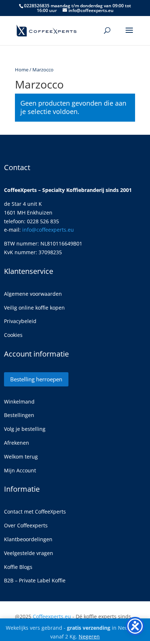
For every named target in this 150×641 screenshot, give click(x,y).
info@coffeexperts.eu (48, 229)
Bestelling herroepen (36, 379)
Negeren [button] (89, 636)
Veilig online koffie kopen (34, 307)
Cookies (13, 334)
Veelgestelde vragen (28, 553)
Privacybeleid (20, 321)
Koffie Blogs (18, 566)
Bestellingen (19, 415)
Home (21, 69)
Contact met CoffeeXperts (35, 511)
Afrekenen (16, 442)
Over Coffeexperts (26, 525)
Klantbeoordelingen (28, 539)
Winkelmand (19, 401)
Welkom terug (21, 456)
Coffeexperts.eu (52, 616)
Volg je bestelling (25, 428)
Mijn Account (20, 470)
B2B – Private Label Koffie (35, 580)
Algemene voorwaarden (33, 293)
